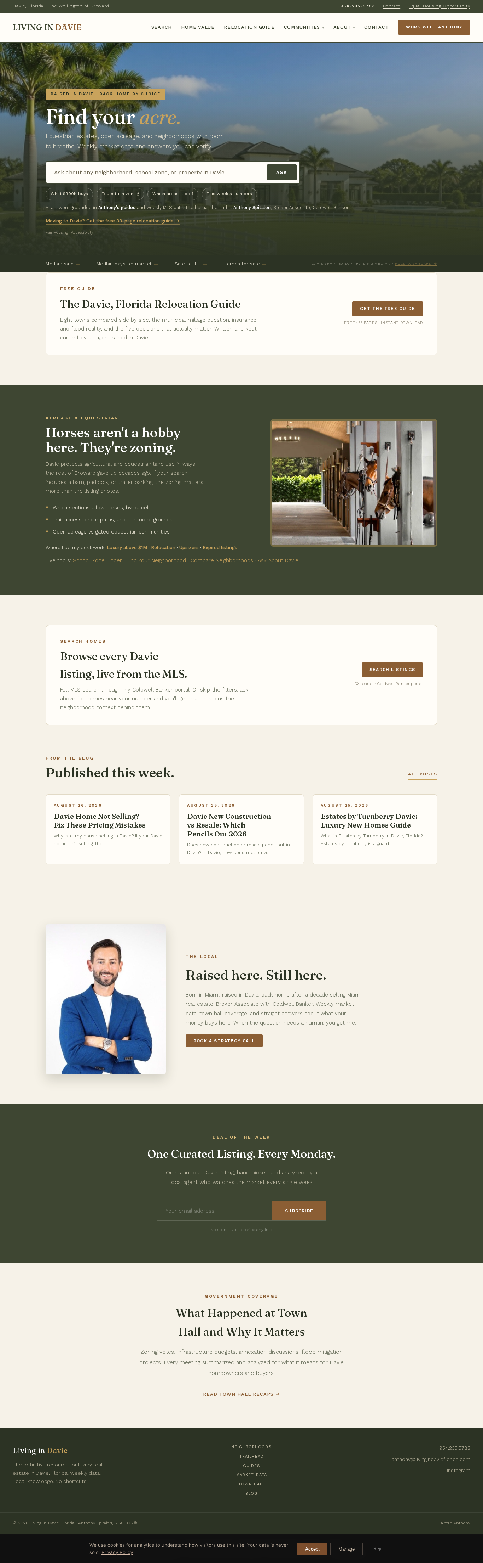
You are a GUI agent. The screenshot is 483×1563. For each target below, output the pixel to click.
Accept (312, 1549)
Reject (379, 1548)
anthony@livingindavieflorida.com (430, 1459)
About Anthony (455, 1522)
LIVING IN (47, 27)
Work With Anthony (434, 26)
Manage (346, 1549)
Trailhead (251, 1456)
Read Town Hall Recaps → (241, 1394)
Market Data (251, 1475)
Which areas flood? (172, 193)
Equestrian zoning (120, 193)
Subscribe (299, 1210)
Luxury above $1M (127, 547)
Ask (281, 172)
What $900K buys (69, 193)
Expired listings (220, 547)
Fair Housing (57, 232)
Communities (304, 27)
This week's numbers (229, 193)
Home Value (198, 27)
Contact (391, 6)
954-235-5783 (357, 6)
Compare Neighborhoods (222, 560)
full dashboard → (416, 263)
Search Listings (392, 669)
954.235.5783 (454, 1448)
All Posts (422, 774)
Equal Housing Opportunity (439, 6)
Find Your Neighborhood (156, 560)
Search (161, 27)
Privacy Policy (117, 1552)
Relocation (163, 547)
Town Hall (251, 1484)
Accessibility (82, 232)
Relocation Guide (249, 27)
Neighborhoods (251, 1447)
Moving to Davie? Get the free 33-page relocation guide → (113, 221)
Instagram (458, 1470)
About (344, 27)
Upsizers (189, 547)
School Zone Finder (97, 560)
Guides (252, 1465)
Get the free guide (387, 308)
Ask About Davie (278, 560)
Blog (251, 1493)
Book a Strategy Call (224, 1040)
